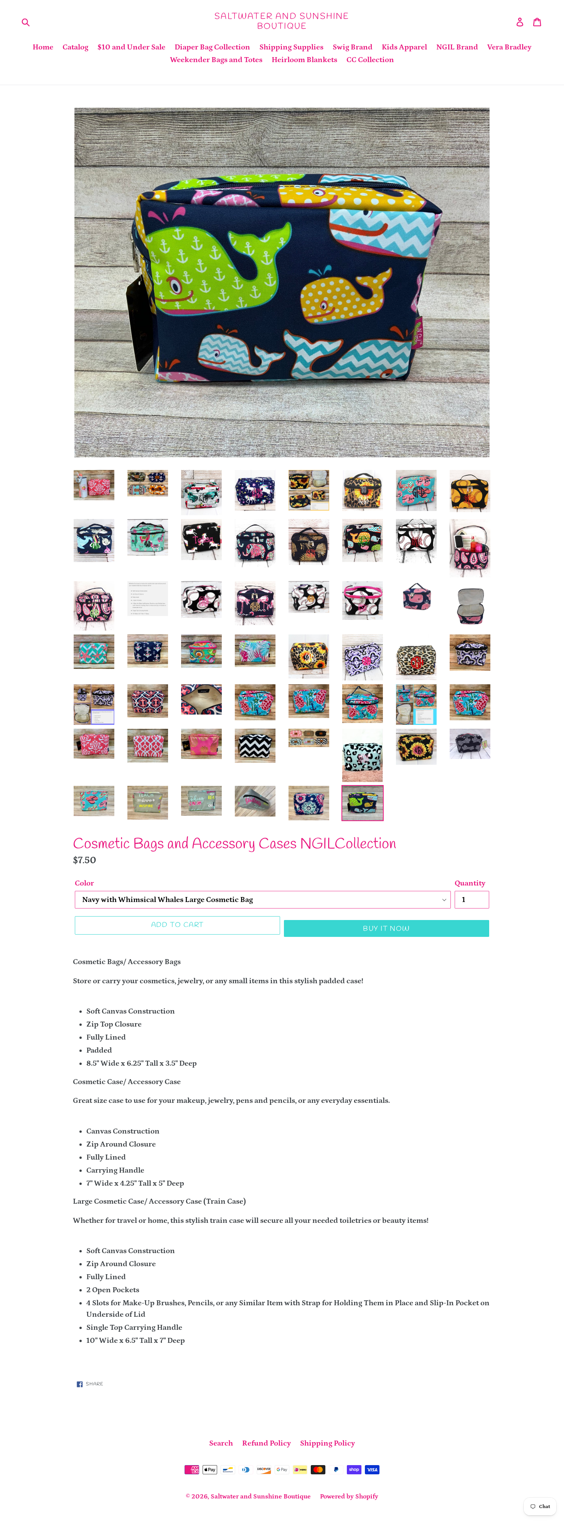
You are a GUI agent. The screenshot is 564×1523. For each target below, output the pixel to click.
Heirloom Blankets (304, 60)
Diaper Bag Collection (212, 47)
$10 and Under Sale (131, 47)
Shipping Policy (327, 1443)
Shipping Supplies (291, 47)
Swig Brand (353, 47)
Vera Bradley (509, 47)
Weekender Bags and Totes (216, 60)
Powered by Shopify (349, 1496)
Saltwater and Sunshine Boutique (281, 22)
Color (84, 883)
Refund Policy (266, 1443)
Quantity (470, 883)
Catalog (75, 47)
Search (221, 1443)
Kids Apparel (404, 47)
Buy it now (386, 928)
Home (43, 47)
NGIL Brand (457, 47)
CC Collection (370, 60)
